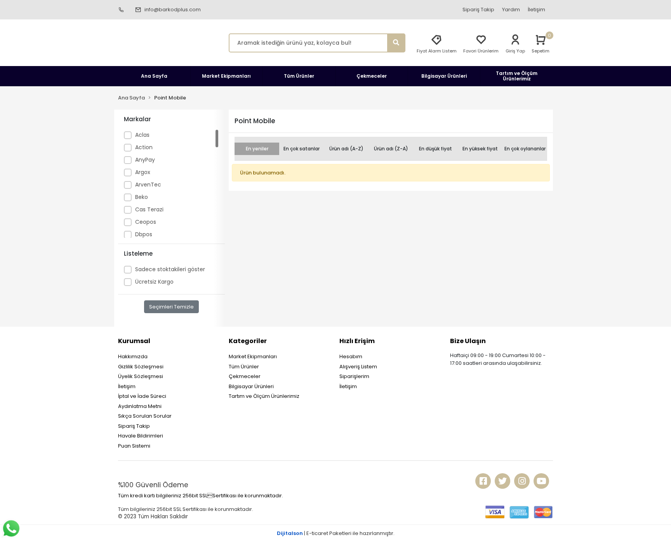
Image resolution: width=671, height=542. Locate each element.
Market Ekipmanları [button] (226, 76)
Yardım (511, 9)
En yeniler (257, 148)
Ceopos (145, 222)
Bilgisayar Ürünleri (251, 386)
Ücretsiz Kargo (154, 282)
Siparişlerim (354, 376)
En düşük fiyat (435, 148)
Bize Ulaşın (468, 340)
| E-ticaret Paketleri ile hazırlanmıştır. (336, 533)
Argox (142, 172)
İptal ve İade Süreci (142, 396)
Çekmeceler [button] (371, 76)
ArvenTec (148, 184)
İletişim (536, 9)
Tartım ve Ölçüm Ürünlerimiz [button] (516, 76)
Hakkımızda (133, 356)
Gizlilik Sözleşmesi (140, 366)
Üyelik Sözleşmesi (140, 376)
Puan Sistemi (134, 446)
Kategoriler (248, 340)
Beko (141, 197)
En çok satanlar (301, 148)
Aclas (142, 135)
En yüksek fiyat (480, 148)
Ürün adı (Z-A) (391, 148)
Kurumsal (134, 340)
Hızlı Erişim (357, 340)
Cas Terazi (149, 209)
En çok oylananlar (525, 148)
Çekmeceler (245, 376)
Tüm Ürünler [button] (299, 76)
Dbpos (143, 234)
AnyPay (145, 160)
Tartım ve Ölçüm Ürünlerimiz (264, 396)
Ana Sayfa (154, 76)
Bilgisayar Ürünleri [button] (444, 76)
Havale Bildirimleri (140, 435)
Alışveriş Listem (358, 366)
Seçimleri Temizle (171, 306)
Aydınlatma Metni (140, 406)
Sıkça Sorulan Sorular (145, 416)
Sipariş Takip (478, 9)
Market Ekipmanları (253, 356)
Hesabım (350, 356)
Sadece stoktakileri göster (170, 269)
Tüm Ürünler (244, 366)
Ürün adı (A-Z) (346, 148)
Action (144, 147)
